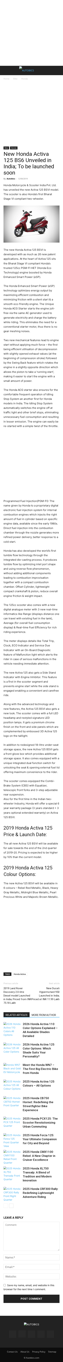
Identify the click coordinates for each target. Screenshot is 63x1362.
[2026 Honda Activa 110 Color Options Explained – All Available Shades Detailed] (12, 1029)
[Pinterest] (31, 1334)
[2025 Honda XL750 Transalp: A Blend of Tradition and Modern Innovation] (12, 1174)
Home (6, 78)
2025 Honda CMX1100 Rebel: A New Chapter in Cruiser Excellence (39, 1155)
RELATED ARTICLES (16, 1015)
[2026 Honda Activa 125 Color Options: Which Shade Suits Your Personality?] (12, 1049)
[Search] (58, 70)
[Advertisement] (31, 33)
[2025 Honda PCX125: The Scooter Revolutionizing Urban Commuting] (12, 1123)
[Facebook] (12, 1334)
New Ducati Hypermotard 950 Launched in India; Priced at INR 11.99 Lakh (45, 994)
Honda (24, 78)
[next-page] (11, 1206)
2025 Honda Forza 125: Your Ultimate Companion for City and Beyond (40, 1139)
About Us (24, 1351)
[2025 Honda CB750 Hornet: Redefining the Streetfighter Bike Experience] (12, 1102)
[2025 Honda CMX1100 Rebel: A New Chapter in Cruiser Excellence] (12, 1157)
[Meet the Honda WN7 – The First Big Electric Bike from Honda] (12, 1069)
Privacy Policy (38, 1351)
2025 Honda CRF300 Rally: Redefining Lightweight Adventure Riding (40, 1193)
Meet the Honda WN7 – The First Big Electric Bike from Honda (40, 1069)
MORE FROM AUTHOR (44, 1015)
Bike (15, 78)
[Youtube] (50, 1334)
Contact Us (12, 1351)
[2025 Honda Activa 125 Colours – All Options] (12, 1086)
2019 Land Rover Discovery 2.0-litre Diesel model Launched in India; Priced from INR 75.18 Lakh (17, 995)
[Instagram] (22, 1333)
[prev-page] (6, 1206)
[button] (6, 70)
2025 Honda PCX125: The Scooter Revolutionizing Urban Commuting (40, 1122)
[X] (40, 1334)
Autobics (11, 178)
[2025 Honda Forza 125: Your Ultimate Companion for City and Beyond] (12, 1140)
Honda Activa (20, 974)
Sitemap (52, 1351)
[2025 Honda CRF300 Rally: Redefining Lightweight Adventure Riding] (12, 1194)
